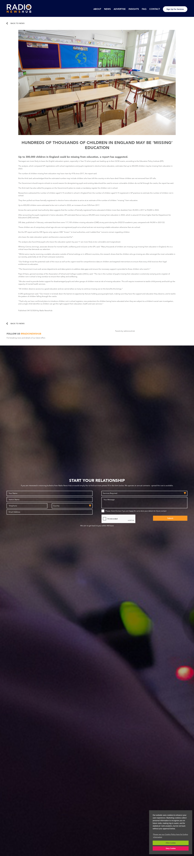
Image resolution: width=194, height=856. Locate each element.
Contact (154, 9)
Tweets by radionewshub (125, 331)
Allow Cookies (171, 843)
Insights (134, 9)
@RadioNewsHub (31, 333)
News (107, 9)
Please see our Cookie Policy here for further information (170, 835)
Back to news (17, 23)
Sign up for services (175, 9)
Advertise (120, 9)
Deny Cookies (171, 848)
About (97, 9)
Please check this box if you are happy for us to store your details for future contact (135, 511)
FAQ (144, 9)
